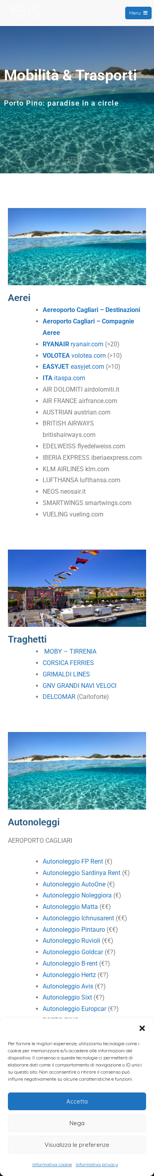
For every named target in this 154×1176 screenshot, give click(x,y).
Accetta (77, 1101)
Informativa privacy (97, 1164)
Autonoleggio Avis (68, 986)
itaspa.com (64, 378)
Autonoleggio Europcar (74, 1009)
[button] (142, 1028)
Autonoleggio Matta (70, 906)
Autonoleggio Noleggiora (77, 895)
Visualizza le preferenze (77, 1144)
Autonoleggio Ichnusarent (78, 918)
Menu (135, 13)
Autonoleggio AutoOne (74, 884)
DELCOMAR (59, 696)
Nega (77, 1123)
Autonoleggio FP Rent (73, 861)
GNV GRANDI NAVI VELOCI (79, 685)
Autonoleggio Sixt (67, 997)
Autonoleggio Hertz (69, 975)
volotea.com (74, 355)
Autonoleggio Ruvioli (71, 940)
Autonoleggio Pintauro (74, 929)
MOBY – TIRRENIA (70, 651)
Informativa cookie (52, 1164)
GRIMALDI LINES (66, 674)
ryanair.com (73, 344)
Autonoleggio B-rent (70, 963)
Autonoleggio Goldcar (73, 952)
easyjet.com (73, 366)
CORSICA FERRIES (68, 663)
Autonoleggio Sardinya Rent (81, 873)
